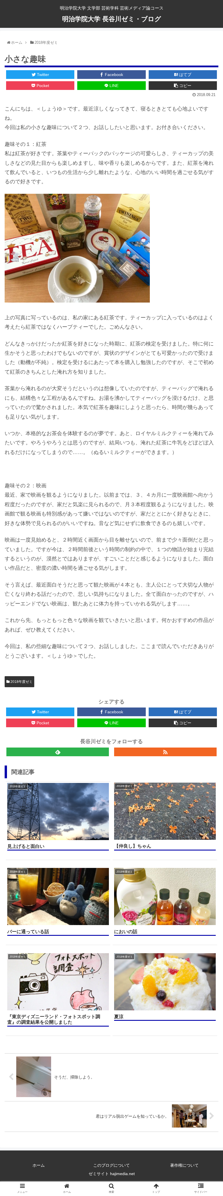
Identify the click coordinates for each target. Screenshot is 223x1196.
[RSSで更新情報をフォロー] (165, 752)
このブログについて (111, 1165)
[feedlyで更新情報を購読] (57, 752)
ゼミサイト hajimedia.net (112, 1173)
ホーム (39, 1165)
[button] (203, 613)
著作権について (184, 1165)
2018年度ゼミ (21, 682)
